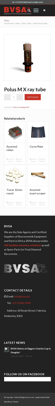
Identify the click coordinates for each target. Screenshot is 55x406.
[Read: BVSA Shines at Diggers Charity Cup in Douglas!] (6, 349)
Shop (6, 20)
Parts (15, 107)
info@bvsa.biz (22, 296)
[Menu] (35, 10)
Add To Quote (32, 97)
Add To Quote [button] (11, 160)
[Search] (28, 10)
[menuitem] (28, 10)
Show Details (19, 160)
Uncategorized (23, 107)
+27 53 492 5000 (21, 303)
